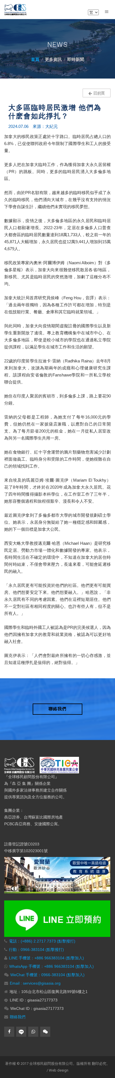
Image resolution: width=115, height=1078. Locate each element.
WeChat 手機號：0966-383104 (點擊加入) (47, 975)
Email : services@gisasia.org (35, 983)
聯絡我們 (17, 1017)
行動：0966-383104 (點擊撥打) (36, 949)
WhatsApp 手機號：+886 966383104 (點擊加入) (51, 966)
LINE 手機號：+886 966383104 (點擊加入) (46, 958)
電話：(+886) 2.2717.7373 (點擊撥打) (42, 941)
